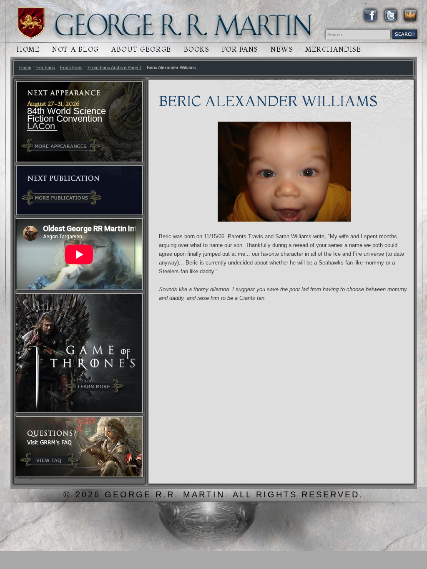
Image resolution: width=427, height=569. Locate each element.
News (282, 49)
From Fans (71, 67)
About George (141, 49)
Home (28, 49)
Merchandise (333, 49)
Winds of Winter (31, 23)
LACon (42, 126)
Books (196, 49)
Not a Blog (75, 49)
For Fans (240, 49)
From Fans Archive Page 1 (115, 67)
